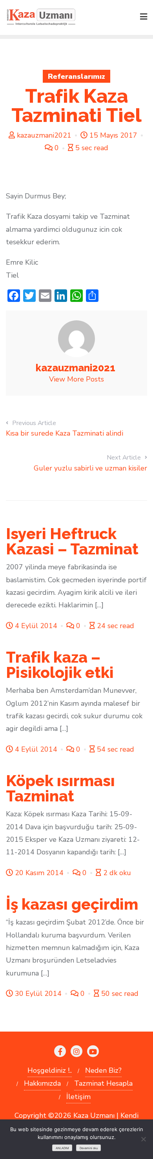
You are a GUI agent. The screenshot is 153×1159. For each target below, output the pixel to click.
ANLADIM (62, 1148)
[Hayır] (143, 1139)
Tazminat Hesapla (103, 1083)
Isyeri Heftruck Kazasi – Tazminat (72, 541)
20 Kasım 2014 (39, 872)
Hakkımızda (42, 1083)
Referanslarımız (76, 76)
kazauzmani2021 (44, 135)
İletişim (78, 1096)
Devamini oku (89, 1148)
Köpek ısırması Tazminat (60, 788)
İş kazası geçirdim (72, 904)
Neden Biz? (103, 1070)
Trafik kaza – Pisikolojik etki (60, 664)
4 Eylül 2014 (36, 625)
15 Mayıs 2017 (113, 135)
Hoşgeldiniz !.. (49, 1070)
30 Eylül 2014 (38, 993)
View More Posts (76, 379)
